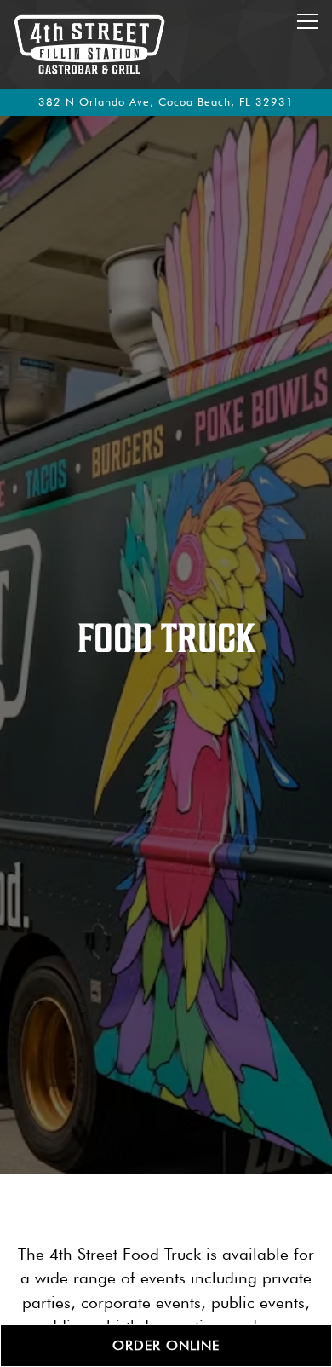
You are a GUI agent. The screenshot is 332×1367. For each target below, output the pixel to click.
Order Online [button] (166, 1345)
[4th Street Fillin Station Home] (89, 44)
